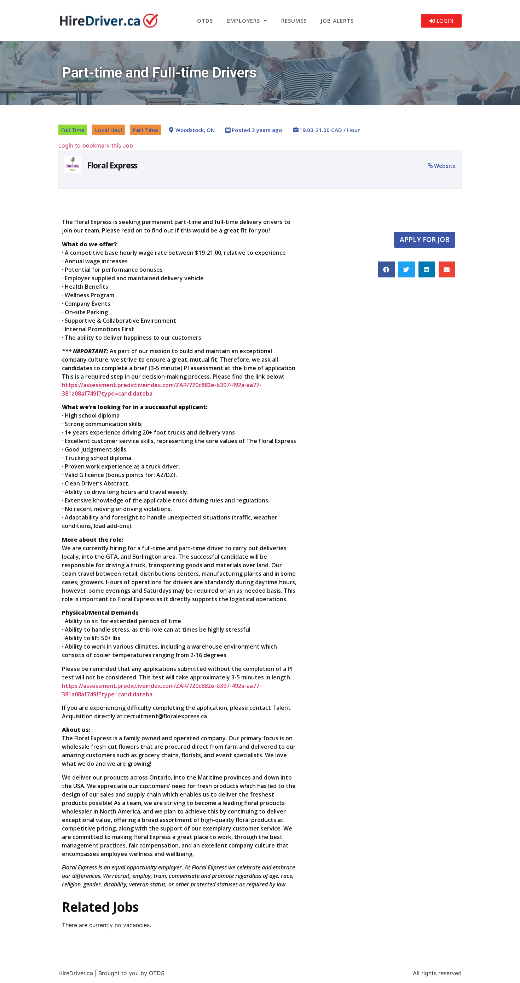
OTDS (205, 20)
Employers (243, 20)
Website (445, 165)
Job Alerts (337, 20)
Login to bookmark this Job (95, 145)
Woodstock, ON (195, 130)
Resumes (294, 20)
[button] (386, 269)
